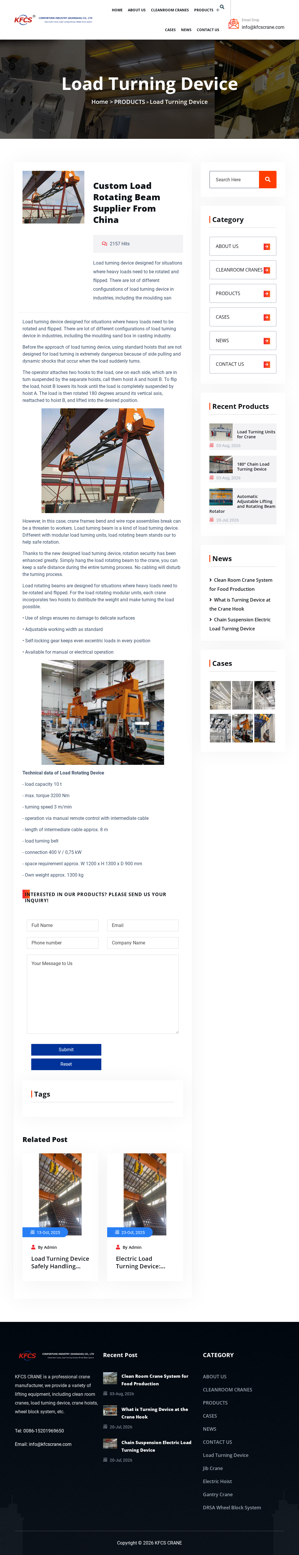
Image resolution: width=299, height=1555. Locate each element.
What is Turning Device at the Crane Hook (154, 1413)
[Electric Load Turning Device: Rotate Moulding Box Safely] (145, 1194)
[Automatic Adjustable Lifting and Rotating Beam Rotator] (221, 496)
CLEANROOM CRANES (170, 10)
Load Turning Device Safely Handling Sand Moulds (60, 1266)
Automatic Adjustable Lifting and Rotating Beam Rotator (242, 504)
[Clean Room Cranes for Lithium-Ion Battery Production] (242, 695)
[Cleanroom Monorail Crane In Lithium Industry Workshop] (220, 727)
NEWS (186, 29)
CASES (170, 29)
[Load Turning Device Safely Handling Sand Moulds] (60, 1194)
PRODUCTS (203, 10)
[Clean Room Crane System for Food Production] (110, 1377)
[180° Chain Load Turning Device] (221, 464)
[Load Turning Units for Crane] (221, 431)
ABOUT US (137, 10)
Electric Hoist (217, 1481)
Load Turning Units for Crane (256, 434)
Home (117, 10)
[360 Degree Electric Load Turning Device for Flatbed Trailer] (242, 727)
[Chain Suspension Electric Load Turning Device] (110, 1443)
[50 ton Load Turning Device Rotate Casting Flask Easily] (264, 727)
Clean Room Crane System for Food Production (154, 1379)
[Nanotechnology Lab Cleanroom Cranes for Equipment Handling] (220, 695)
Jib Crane (213, 1468)
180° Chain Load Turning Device (253, 466)
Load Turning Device (179, 102)
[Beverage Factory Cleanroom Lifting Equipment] (264, 695)
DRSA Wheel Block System (232, 1507)
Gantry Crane (218, 1494)
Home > (102, 102)
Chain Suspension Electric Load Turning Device (156, 1446)
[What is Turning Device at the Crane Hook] (110, 1410)
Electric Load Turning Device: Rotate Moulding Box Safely (139, 1270)
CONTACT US (208, 29)
